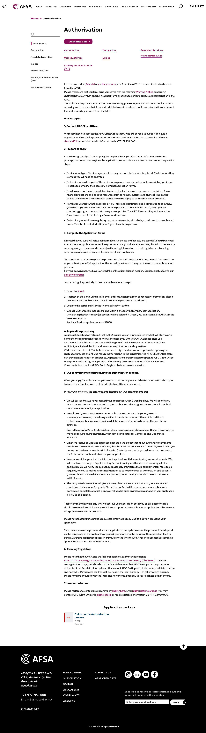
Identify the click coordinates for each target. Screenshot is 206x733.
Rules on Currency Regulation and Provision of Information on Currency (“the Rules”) (109, 560)
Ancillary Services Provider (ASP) (44, 79)
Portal (80, 291)
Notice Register (167, 6)
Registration (111, 6)
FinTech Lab (80, 6)
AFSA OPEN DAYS (105, 678)
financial (90, 84)
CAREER (68, 683)
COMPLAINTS (71, 695)
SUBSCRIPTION (72, 678)
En (191, 6)
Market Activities (39, 70)
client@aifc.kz (71, 141)
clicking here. (119, 590)
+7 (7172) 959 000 (33, 695)
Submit (177, 702)
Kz (202, 6)
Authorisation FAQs (41, 87)
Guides (34, 64)
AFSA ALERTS (71, 689)
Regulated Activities (41, 57)
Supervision (51, 6)
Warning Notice (144, 91)
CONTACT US (103, 672)
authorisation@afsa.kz (145, 590)
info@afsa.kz (30, 709)
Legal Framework (129, 6)
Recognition (37, 50)
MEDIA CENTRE (72, 672)
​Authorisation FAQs (151, 55)
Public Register (148, 6)
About (39, 6)
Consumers (65, 6)
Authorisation (95, 6)
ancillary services (107, 84)
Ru (197, 6)
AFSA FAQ (69, 700)
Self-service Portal (74, 274)
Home (35, 18)
